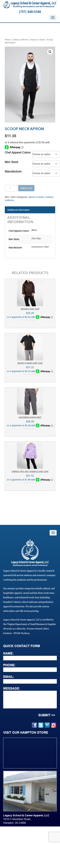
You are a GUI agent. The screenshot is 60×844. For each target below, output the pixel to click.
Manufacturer (13, 171)
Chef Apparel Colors (18, 152)
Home (7, 39)
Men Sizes (11, 162)
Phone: (9, 665)
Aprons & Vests (37, 39)
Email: (8, 676)
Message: (11, 688)
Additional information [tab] (18, 209)
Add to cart (26, 188)
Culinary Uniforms (20, 39)
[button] (50, 52)
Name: (8, 653)
